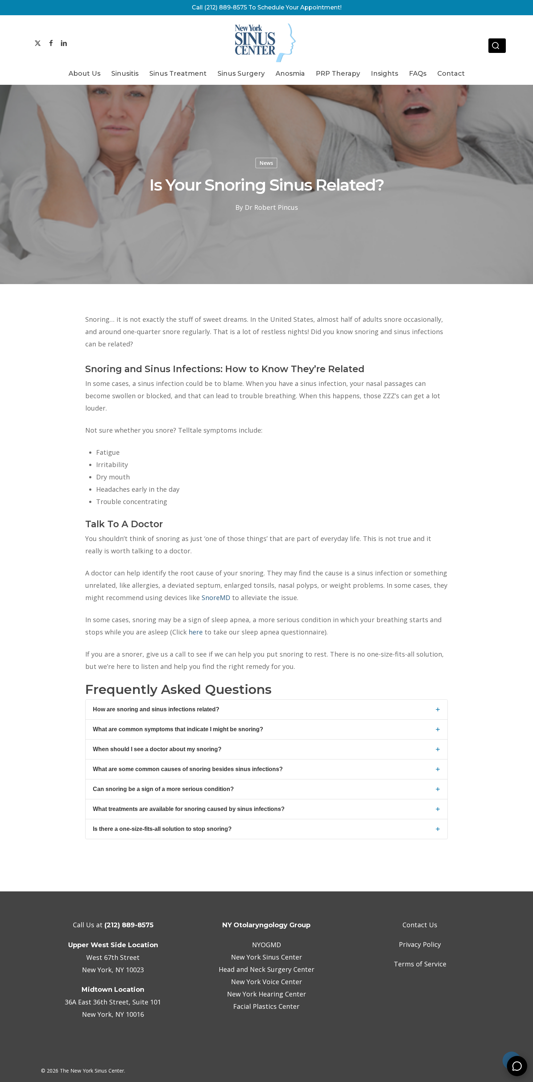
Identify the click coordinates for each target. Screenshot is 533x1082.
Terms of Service (420, 964)
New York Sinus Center (266, 957)
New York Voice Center (266, 981)
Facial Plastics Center (266, 1006)
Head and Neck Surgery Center (266, 969)
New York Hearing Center (266, 994)
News (266, 162)
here (196, 632)
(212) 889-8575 (128, 925)
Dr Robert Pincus (271, 207)
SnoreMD (216, 597)
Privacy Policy (420, 944)
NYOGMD (266, 944)
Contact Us (419, 924)
